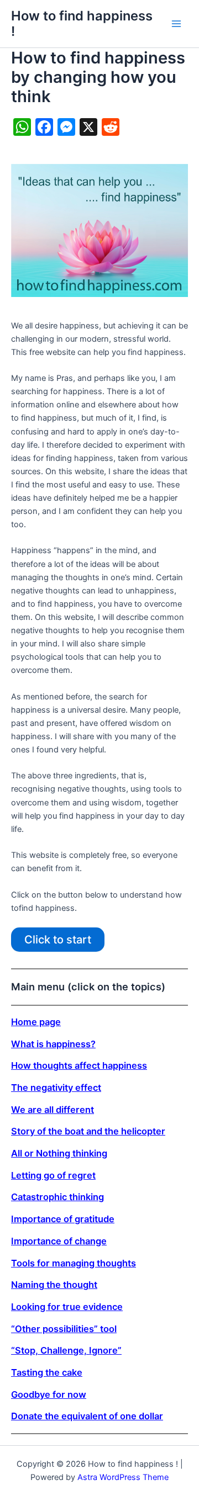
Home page (36, 1021)
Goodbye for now (48, 1394)
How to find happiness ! (82, 23)
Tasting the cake (46, 1372)
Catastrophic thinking (57, 1196)
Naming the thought (54, 1284)
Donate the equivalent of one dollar (87, 1416)
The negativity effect (56, 1087)
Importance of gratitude (62, 1218)
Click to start (57, 939)
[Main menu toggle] (176, 23)
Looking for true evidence (67, 1306)
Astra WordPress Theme (123, 1477)
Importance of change (59, 1241)
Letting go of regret (53, 1175)
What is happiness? (53, 1043)
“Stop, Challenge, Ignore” (66, 1350)
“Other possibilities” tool (64, 1328)
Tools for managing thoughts (73, 1263)
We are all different (52, 1109)
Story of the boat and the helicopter (88, 1131)
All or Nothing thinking (59, 1153)
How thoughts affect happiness (79, 1065)
